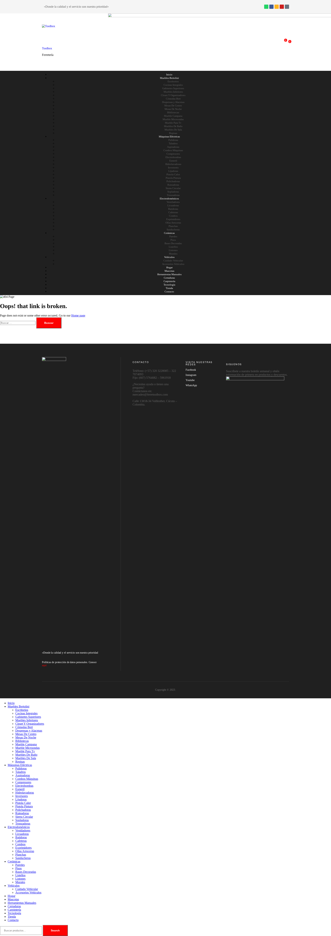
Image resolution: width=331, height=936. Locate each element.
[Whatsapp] (266, 7)
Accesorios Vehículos (173, 264)
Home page (78, 315)
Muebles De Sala (173, 129)
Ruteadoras (173, 184)
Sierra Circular (173, 188)
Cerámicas (169, 233)
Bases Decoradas (173, 243)
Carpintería (169, 281)
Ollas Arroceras (173, 222)
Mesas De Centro (173, 105)
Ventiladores (173, 202)
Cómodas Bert (173, 98)
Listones (173, 250)
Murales (173, 253)
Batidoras (173, 208)
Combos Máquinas (173, 150)
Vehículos (169, 257)
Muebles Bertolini (169, 78)
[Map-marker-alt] (287, 7)
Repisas (173, 133)
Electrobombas (173, 157)
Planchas (173, 226)
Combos (173, 215)
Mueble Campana (173, 115)
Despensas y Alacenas (173, 102)
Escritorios (173, 81)
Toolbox (47, 48)
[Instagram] (276, 7)
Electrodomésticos (169, 198)
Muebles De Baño (173, 126)
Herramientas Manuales (169, 274)
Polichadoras (173, 181)
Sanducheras (173, 229)
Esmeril (173, 160)
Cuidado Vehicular (173, 260)
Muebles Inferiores (173, 91)
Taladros (173, 143)
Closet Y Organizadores (173, 95)
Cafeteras (173, 212)
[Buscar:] (18, 322)
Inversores (173, 167)
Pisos (173, 239)
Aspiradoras (173, 146)
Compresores (173, 153)
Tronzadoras (173, 195)
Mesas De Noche (173, 109)
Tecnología (169, 284)
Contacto (169, 291)
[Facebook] (271, 7)
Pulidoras (173, 140)
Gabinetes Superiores (173, 88)
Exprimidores (173, 219)
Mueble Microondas (173, 119)
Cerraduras (169, 277)
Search (55, 930)
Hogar (169, 267)
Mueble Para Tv (173, 122)
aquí (44, 665)
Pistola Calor (173, 174)
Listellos (173, 246)
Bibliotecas (173, 112)
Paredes (173, 236)
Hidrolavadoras (173, 164)
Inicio (169, 74)
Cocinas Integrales (173, 84)
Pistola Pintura (173, 177)
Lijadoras (173, 171)
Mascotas (169, 270)
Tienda (169, 288)
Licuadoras (173, 205)
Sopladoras (173, 191)
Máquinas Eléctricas (169, 136)
